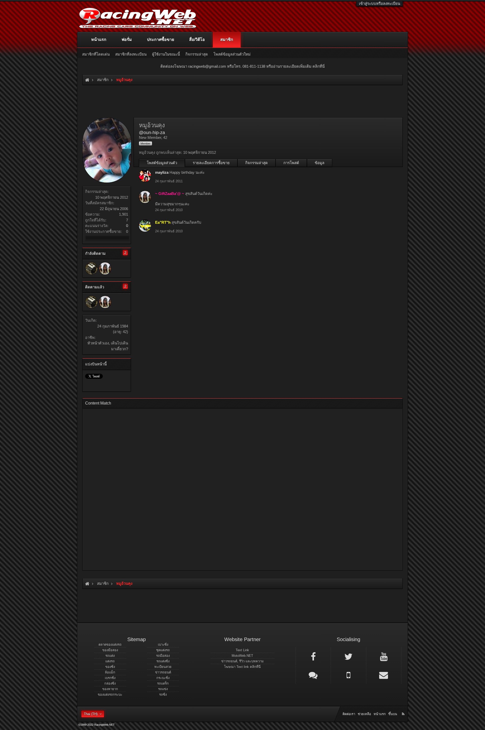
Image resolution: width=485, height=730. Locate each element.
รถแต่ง (110, 656)
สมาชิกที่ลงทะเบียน (131, 54)
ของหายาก (110, 689)
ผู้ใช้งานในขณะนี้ (166, 54)
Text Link (242, 650)
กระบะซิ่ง (162, 678)
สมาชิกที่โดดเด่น (96, 54)
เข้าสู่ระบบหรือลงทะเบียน (379, 3)
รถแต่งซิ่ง (162, 661)
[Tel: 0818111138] (348, 675)
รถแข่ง (163, 689)
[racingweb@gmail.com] (383, 675)
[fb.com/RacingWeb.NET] (313, 656)
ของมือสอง (110, 650)
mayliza (161, 172)
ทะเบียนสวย (163, 667)
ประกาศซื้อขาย (160, 39)
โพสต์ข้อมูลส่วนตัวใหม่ (232, 54)
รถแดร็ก (163, 683)
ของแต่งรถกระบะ (110, 694)
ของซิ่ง (110, 667)
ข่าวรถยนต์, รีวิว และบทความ (242, 661)
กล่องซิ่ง (110, 683)
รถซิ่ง (163, 694)
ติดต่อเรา (349, 714)
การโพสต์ (291, 163)
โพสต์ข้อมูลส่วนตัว (162, 163)
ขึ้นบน (392, 714)
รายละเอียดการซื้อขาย (211, 163)
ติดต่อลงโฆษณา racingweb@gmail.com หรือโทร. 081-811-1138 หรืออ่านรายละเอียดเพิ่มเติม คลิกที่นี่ (242, 66)
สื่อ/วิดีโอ (197, 39)
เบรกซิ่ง (110, 678)
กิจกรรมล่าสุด (256, 163)
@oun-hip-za (152, 132)
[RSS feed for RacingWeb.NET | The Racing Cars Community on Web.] (403, 708)
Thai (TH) (91, 714)
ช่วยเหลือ (364, 714)
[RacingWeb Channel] (383, 656)
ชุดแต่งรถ (163, 650)
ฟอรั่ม (127, 39)
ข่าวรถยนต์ (163, 672)
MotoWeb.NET (242, 656)
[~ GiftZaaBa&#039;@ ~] (105, 268)
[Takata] (91, 268)
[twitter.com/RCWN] (348, 656)
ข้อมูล (319, 163)
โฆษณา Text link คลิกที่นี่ (242, 667)
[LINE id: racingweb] (313, 675)
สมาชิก (226, 39)
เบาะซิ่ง (163, 644)
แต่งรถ (110, 661)
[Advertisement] (238, 488)
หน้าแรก (98, 39)
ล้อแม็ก (110, 672)
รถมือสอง (163, 656)
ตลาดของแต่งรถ (110, 644)
